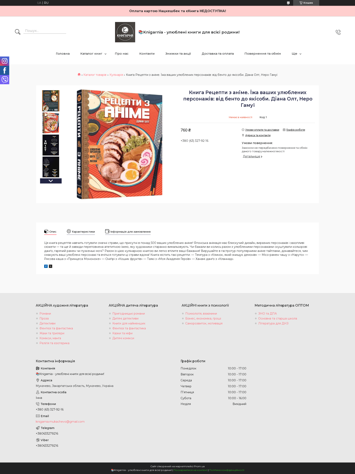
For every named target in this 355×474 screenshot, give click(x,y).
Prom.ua (199, 466)
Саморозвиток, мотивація (203, 323)
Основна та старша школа (277, 318)
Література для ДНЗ (273, 323)
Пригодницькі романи (128, 313)
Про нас (122, 53)
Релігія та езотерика (54, 343)
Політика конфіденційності (226, 470)
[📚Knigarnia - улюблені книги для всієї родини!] (125, 32)
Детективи (47, 323)
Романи (45, 313)
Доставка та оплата (218, 53)
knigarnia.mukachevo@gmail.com (60, 421)
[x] (50, 267)
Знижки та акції (178, 53)
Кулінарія (116, 75)
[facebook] (46, 267)
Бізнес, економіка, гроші (203, 318)
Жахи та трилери (51, 333)
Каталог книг (91, 53)
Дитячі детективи (125, 318)
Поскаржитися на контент (190, 470)
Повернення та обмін (262, 53)
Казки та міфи (122, 333)
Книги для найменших (128, 323)
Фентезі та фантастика (56, 328)
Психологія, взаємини (201, 313)
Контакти (147, 53)
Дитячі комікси (123, 338)
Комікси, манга (50, 338)
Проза (44, 318)
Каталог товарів (94, 75)
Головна (63, 53)
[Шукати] (17, 32)
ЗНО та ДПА (267, 313)
